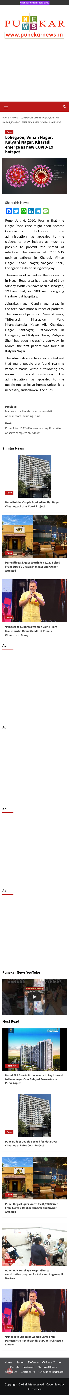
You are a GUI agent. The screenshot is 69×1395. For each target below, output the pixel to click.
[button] (6, 106)
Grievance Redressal (51, 1371)
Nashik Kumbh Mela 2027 (34, 2)
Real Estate (12, 1065)
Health (10, 1261)
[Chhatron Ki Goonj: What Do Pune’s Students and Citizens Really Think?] (34, 997)
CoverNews (53, 1384)
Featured (28, 1367)
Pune (9, 132)
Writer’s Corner (52, 1362)
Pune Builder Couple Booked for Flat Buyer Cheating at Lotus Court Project (32, 504)
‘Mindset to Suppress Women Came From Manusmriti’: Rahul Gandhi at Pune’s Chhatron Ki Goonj (31, 631)
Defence (33, 1362)
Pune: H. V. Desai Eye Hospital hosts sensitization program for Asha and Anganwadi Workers (34, 1274)
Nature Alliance (47, 1367)
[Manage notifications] (10, 1371)
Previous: (31, 411)
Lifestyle (14, 1367)
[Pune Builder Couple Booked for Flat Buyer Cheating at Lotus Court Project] (34, 476)
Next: (33, 428)
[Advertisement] (34, 74)
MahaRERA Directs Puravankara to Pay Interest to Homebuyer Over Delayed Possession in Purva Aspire (34, 1079)
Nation (20, 1362)
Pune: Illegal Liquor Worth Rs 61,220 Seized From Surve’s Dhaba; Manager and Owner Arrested (32, 567)
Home (8, 1362)
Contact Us (28, 1371)
